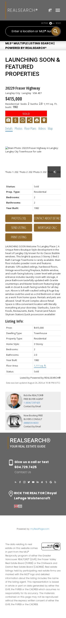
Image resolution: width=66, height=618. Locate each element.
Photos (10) (19, 218)
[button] (15, 482)
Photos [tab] (18, 128)
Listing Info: (14, 321)
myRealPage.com (39, 528)
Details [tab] (9, 128)
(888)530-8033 (31, 422)
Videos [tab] (42, 128)
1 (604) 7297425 (32, 402)
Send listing (18, 227)
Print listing (18, 237)
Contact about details (47, 218)
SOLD (58, 23)
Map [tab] (50, 128)
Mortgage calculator (47, 227)
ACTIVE (44, 23)
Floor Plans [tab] (30, 128)
